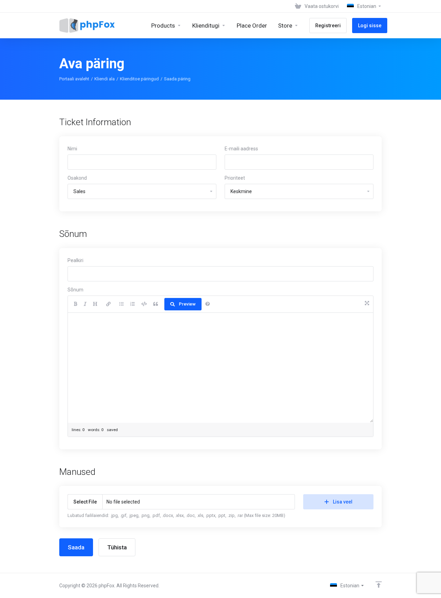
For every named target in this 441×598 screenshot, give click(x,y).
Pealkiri (75, 260)
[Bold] (75, 304)
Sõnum (75, 289)
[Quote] (155, 304)
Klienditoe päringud (139, 78)
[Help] (207, 304)
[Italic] (85, 304)
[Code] (144, 304)
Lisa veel (342, 502)
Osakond (77, 178)
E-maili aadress (241, 148)
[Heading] (95, 304)
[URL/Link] (108, 304)
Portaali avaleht (74, 78)
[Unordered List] (121, 304)
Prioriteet (235, 178)
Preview (187, 304)
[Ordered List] (132, 304)
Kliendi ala (104, 78)
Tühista (117, 547)
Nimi (72, 148)
